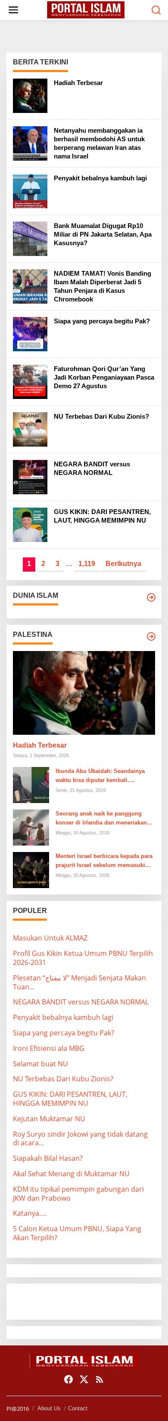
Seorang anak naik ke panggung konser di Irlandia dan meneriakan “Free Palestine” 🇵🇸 (101, 819)
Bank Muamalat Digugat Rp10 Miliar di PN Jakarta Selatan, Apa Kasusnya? (103, 234)
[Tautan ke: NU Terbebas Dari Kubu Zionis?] (30, 428)
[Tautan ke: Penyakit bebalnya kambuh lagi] (30, 190)
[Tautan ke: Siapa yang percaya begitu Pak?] (30, 333)
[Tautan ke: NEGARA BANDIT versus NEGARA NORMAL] (30, 476)
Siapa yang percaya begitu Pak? (102, 321)
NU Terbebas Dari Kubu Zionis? (101, 416)
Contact (77, 1408)
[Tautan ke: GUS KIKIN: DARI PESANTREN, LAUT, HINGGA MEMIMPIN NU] (30, 524)
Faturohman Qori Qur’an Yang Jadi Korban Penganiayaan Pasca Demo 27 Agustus (104, 377)
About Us (49, 1408)
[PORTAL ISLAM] (85, 9)
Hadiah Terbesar (78, 82)
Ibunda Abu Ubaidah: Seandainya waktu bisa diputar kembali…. (100, 775)
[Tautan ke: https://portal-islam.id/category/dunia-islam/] (151, 597)
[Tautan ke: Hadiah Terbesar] (30, 95)
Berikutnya (123, 563)
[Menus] (13, 10)
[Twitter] (84, 1379)
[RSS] (99, 1379)
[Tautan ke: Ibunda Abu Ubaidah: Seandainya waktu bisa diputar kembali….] (31, 784)
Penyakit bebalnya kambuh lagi (100, 178)
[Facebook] (68, 1379)
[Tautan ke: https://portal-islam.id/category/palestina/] (151, 636)
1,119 (86, 563)
